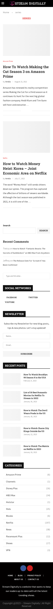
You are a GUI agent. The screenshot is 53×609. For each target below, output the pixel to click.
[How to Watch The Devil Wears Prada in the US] (12, 415)
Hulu (28, 508)
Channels (28, 481)
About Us (18, 579)
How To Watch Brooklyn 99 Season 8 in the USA (36, 376)
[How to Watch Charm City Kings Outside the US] (12, 433)
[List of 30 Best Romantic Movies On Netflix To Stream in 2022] (12, 397)
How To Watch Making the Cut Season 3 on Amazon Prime (26, 71)
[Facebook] (23, 568)
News (28, 529)
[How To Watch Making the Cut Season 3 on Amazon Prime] (26, 40)
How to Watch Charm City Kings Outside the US (36, 430)
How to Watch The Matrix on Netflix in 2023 (36, 447)
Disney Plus (28, 488)
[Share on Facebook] (25, 111)
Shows (28, 543)
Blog (20, 575)
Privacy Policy (34, 575)
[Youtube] (30, 568)
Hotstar (28, 502)
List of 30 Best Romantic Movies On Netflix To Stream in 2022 (35, 395)
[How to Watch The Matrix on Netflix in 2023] (12, 451)
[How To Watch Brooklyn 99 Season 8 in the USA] (12, 379)
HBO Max (28, 495)
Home (6, 12)
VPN (28, 550)
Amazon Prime (28, 474)
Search (6, 225)
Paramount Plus (28, 536)
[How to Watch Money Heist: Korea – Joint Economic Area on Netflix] (26, 137)
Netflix (28, 522)
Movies (28, 515)
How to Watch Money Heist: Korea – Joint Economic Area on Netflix (25, 168)
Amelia (8, 81)
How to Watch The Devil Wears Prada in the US (35, 412)
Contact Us (33, 579)
